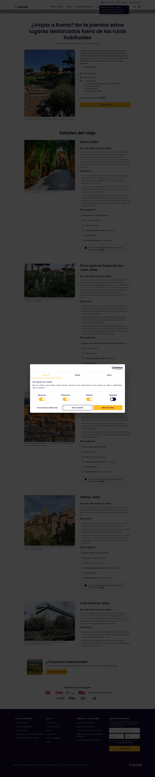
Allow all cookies (108, 408)
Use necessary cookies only (47, 408)
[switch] (66, 399)
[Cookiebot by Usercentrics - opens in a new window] (113, 368)
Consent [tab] (46, 375)
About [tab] (109, 375)
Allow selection (77, 408)
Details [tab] (77, 375)
